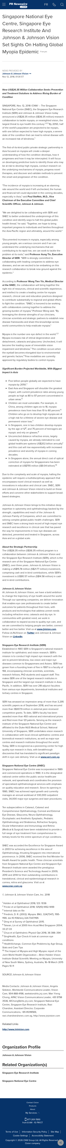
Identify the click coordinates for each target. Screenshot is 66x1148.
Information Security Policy (34, 1131)
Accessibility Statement (43, 1135)
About (32, 1109)
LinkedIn (17, 636)
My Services (31, 1113)
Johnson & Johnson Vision (16, 1055)
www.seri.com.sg (50, 757)
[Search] (62, 4)
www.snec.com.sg (12, 886)
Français (43, 51)
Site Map (55, 1131)
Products (32, 1106)
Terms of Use (12, 1131)
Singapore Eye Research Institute (20, 1073)
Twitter (31, 633)
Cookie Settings (20, 1135)
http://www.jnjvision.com (15, 1029)
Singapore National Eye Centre (19, 1081)
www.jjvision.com (46, 629)
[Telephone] (54, 4)
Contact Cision (33, 1102)
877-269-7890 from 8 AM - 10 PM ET (32, 1121)
